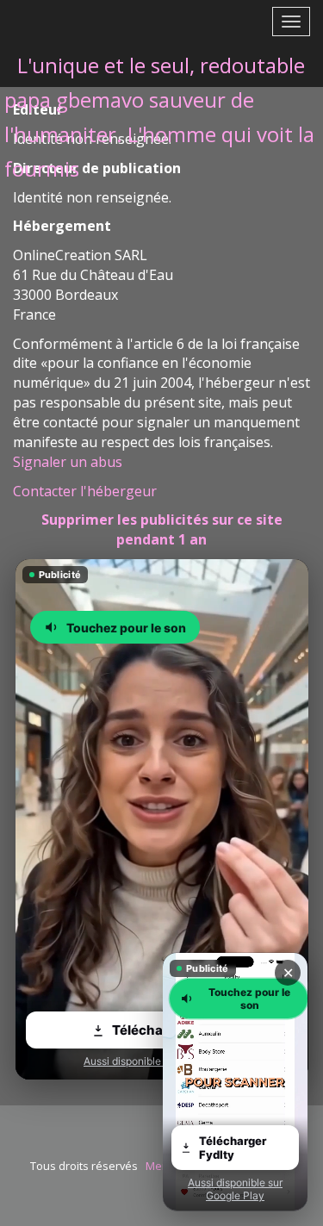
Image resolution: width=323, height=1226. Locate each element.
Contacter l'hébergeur (85, 491)
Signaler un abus (67, 461)
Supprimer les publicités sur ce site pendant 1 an (162, 529)
